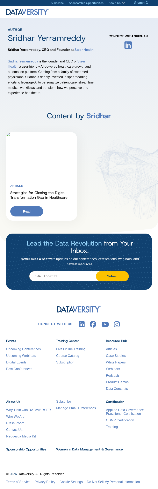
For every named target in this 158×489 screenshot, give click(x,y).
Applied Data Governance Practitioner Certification (125, 411)
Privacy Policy (45, 482)
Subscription (65, 362)
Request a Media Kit (21, 436)
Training (112, 427)
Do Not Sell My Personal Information (113, 482)
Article (16, 185)
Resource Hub (116, 341)
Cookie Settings (71, 482)
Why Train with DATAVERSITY (28, 410)
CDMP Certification (120, 420)
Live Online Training (71, 349)
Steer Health (84, 50)
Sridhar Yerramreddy (23, 61)
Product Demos (117, 382)
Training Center (67, 341)
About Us (115, 3)
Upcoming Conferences (23, 349)
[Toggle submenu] (123, 2)
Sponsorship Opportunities (86, 3)
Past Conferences (19, 369)
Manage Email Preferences (76, 408)
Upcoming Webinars (21, 355)
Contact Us (14, 429)
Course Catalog (67, 355)
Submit (112, 276)
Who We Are (15, 416)
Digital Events (16, 362)
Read (26, 211)
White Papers (116, 362)
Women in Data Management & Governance (89, 449)
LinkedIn (128, 45)
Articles (111, 349)
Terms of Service (18, 482)
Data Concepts (117, 388)
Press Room (15, 423)
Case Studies (116, 355)
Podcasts (113, 375)
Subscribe (57, 3)
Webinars (113, 369)
